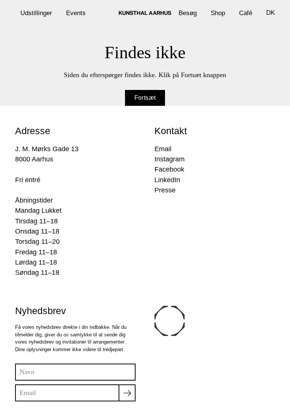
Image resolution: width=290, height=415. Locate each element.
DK (270, 12)
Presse (165, 190)
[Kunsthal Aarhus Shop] (145, 13)
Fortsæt (145, 97)
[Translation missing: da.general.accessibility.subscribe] (127, 392)
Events (76, 13)
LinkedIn (167, 180)
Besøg (188, 13)
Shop (218, 13)
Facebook (169, 169)
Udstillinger (36, 13)
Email (162, 149)
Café (245, 13)
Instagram (169, 159)
